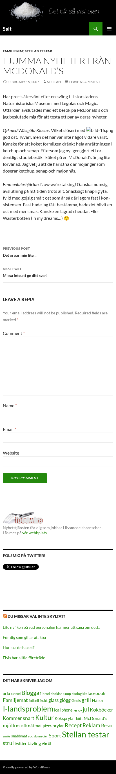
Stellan (54, 82)
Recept (73, 725)
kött (79, 719)
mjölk (9, 725)
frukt (44, 700)
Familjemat (13, 51)
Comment (14, 333)
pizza (47, 725)
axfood (16, 693)
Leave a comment (84, 82)
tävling (34, 743)
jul (86, 709)
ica (56, 709)
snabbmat (19, 736)
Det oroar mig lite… (20, 252)
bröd (46, 694)
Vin (44, 744)
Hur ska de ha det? (19, 647)
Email (9, 429)
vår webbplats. (35, 532)
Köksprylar (65, 718)
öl (49, 743)
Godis (76, 700)
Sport (55, 735)
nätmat (35, 725)
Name (10, 405)
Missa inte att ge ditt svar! (25, 272)
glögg (65, 700)
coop (67, 693)
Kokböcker (101, 709)
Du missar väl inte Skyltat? (36, 616)
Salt (7, 29)
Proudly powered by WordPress (26, 767)
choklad (57, 694)
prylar (58, 725)
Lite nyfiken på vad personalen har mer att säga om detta (51, 627)
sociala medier (38, 736)
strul (8, 743)
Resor (107, 725)
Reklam (91, 725)
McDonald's (95, 718)
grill (86, 700)
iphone (66, 709)
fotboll (34, 701)
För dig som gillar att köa (24, 637)
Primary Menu (109, 28)
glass (53, 700)
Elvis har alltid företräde (24, 657)
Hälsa (97, 700)
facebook (96, 693)
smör (6, 736)
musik (21, 725)
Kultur (44, 717)
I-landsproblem (28, 708)
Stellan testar (38, 51)
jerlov (77, 710)
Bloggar (31, 692)
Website (11, 452)
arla (6, 693)
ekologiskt (79, 694)
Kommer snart (18, 718)
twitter (21, 743)
